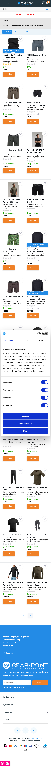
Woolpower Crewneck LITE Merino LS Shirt (13, 583)
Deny (25, 431)
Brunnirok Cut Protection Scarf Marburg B (12, 56)
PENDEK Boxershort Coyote (13, 102)
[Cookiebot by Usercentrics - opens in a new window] (37, 333)
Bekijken (8, 74)
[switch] (44, 390)
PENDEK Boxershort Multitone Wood (10, 250)
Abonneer (40, 683)
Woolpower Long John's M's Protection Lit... (37, 536)
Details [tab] (26, 340)
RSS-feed (39, 738)
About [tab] (42, 340)
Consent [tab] (9, 340)
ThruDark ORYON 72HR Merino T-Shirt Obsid (35, 151)
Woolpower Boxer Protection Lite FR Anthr (36, 103)
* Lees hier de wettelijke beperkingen (15, 687)
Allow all (25, 416)
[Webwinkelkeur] (25, 755)
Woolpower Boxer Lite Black (13, 439)
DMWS (31, 738)
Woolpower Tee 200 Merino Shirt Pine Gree (37, 488)
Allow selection (25, 424)
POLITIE (7, 21)
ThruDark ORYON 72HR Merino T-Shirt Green (11, 200)
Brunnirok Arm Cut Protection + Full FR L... (36, 250)
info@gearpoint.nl (9, 653)
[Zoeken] (47, 9)
